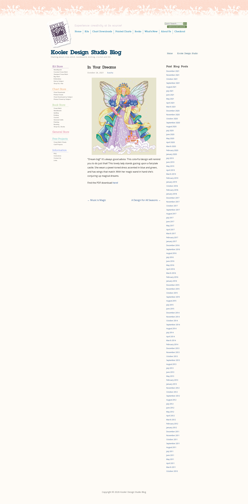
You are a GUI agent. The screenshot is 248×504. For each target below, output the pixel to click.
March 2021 (171, 107)
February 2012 (172, 423)
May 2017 (170, 225)
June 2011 (170, 455)
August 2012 (171, 400)
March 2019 (171, 174)
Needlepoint (58, 69)
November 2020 (173, 114)
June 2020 (170, 134)
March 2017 (171, 233)
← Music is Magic (96, 200)
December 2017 (172, 198)
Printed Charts (58, 94)
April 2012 (170, 415)
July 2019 (170, 158)
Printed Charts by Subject (62, 99)
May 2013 (170, 376)
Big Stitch (57, 76)
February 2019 (172, 178)
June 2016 (170, 261)
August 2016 (171, 253)
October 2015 (172, 293)
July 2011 (170, 451)
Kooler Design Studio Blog (86, 52)
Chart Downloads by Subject (63, 97)
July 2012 (170, 404)
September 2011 (173, 443)
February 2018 (172, 190)
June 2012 (170, 408)
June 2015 (170, 308)
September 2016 (173, 249)
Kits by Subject (59, 81)
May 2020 (170, 138)
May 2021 (170, 99)
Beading (56, 124)
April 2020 (170, 142)
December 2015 (172, 285)
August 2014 (171, 328)
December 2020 (172, 111)
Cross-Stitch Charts (60, 142)
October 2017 (172, 206)
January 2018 (171, 194)
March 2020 (171, 146)
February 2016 (172, 277)
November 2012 (173, 388)
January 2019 (171, 182)
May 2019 (170, 166)
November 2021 (173, 75)
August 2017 (171, 213)
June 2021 (170, 95)
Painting (56, 122)
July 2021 (170, 91)
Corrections (57, 156)
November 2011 (173, 435)
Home (170, 53)
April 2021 (170, 103)
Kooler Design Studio (187, 53)
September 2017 (173, 210)
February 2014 (172, 344)
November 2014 (173, 317)
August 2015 (171, 301)
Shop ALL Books (59, 126)
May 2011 (170, 459)
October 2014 (172, 320)
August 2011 (171, 447)
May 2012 (170, 412)
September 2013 (173, 360)
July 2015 (170, 305)
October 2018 (172, 186)
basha (110, 72)
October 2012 (172, 392)
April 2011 (170, 463)
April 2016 (170, 269)
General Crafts (58, 120)
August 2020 (171, 126)
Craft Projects (58, 144)
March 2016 (171, 273)
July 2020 (170, 130)
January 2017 (171, 241)
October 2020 (172, 118)
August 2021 (171, 87)
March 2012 (171, 419)
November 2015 (173, 289)
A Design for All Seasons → (146, 200)
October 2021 (172, 79)
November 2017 (173, 202)
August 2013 (171, 364)
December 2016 (172, 245)
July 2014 (170, 332)
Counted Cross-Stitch (61, 72)
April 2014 (170, 336)
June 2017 (170, 221)
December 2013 (172, 348)
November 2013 (173, 352)
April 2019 (170, 170)
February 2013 (172, 380)
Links (55, 160)
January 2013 (171, 384)
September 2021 (173, 83)
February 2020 (172, 150)
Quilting (56, 113)
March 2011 (171, 467)
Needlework (57, 110)
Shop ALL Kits (58, 83)
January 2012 (171, 427)
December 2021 (172, 71)
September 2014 (173, 324)
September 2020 (173, 122)
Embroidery (57, 79)
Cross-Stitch (58, 108)
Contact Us (57, 158)
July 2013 (170, 368)
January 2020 (171, 154)
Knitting (56, 115)
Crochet (56, 117)
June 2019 (170, 162)
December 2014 (172, 313)
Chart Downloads (59, 92)
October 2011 (172, 439)
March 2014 (171, 340)
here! (115, 182)
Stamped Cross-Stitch (61, 74)
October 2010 (172, 471)
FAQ (55, 153)
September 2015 (173, 297)
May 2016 (170, 265)
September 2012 (173, 396)
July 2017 (170, 217)
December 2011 (172, 431)
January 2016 (171, 281)
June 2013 (170, 372)
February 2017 (172, 237)
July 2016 (170, 257)
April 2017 (170, 229)
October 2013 (172, 356)
